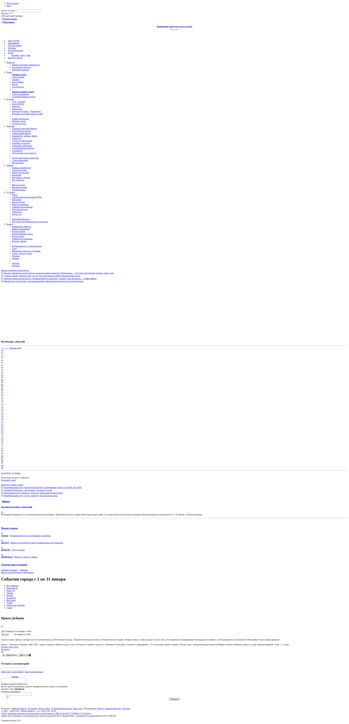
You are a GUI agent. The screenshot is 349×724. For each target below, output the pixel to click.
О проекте (32, 708)
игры (22, 55)
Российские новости (21, 67)
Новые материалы (20, 119)
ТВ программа (15, 45)
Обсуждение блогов (21, 131)
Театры (10, 593)
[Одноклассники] (26, 655)
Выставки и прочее (21, 177)
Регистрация (12, 3)
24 (2, 429)
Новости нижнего (20, 204)
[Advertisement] (17, 310)
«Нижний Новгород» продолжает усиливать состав (28, 490)
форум (101, 708)
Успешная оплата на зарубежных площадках (30, 536)
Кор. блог (78, 708)
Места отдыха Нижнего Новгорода (17, 572)
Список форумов (20, 160)
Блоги (9, 72)
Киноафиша (13, 43)
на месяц (16, 473)
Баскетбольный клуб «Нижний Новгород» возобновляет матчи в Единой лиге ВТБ (43, 487)
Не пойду (5, 649)
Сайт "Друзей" (19, 101)
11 (2, 397)
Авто (14, 248)
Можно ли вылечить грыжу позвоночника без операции (37, 543)
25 (2, 431)
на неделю (6, 473)
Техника (16, 256)
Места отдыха (18, 185)
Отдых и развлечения (22, 141)
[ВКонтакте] (21, 655)
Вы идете (14, 647)
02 (2, 375)
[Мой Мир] (29, 655)
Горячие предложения (22, 207)
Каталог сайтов (15, 58)
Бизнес (10, 224)
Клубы (10, 595)
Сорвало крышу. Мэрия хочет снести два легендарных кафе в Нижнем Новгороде (42, 276)
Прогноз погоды (19, 209)
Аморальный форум (21, 133)
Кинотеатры (12, 588)
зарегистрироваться (34, 672)
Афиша (10, 165)
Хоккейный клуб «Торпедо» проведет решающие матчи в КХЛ (33, 493)
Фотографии (18, 82)
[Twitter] (24, 655)
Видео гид (17, 214)
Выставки (11, 600)
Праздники (17, 109)
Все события (18, 180)
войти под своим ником (12, 672)
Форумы (12, 48)
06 (2, 385)
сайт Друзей (13, 40)
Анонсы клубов (19, 170)
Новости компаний (21, 229)
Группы (10, 99)
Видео (15, 84)
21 (2, 421)
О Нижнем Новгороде (61, 708)
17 (2, 412)
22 (2, 424)
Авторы (15, 79)
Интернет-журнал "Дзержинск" (26, 111)
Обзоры (15, 258)
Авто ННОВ (18, 104)
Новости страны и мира (12, 485)
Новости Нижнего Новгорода (26, 65)
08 (2, 466)
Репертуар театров (20, 173)
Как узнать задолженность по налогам (30, 222)
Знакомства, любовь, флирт (24, 136)
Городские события (16, 605)
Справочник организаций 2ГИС (27, 197)
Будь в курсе (174, 29)
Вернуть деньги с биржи (25, 557)
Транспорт (17, 212)
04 (2, 380)
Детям (9, 603)
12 (2, 399)
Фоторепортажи (15, 50)
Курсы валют (18, 236)
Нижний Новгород (21, 219)
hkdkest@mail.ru (19, 708)
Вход (9, 6)
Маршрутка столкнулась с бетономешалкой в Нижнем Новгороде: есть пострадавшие (44, 281)
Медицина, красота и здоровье (26, 251)
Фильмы (15, 55)
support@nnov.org (113, 708)
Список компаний (20, 94)
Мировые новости (20, 70)
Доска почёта (18, 77)
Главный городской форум (24, 128)
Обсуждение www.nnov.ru (24, 153)
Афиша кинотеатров (21, 168)
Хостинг (16, 263)
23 (2, 426)
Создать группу (19, 124)
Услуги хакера (18, 550)
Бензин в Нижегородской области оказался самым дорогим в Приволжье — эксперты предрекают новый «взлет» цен (59, 273)
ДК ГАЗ (5, 634)
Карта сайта (44, 708)
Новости (11, 62)
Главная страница (9, 570)
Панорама (16, 199)
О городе (11, 192)
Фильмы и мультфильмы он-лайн (27, 114)
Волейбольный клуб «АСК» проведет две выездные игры (31, 496)
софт (28, 55)
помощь (15, 677)
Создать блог (18, 87)
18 (2, 414)
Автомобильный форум (23, 148)
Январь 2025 (16, 348)
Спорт (9, 608)
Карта (10, 53)
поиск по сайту (8, 10)
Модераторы (18, 163)
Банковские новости (21, 226)
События (23, 570)
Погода (4, 13)
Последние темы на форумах (25, 158)
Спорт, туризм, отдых (22, 253)
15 (2, 407)
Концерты (16, 175)
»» (6, 348)
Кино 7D (11, 590)
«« (2, 348)
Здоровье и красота (21, 143)
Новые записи (9, 528)
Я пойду (5, 647)
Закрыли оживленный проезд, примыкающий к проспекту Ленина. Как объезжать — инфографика (50, 278)
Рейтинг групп (19, 121)
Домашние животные (22, 146)
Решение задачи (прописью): (14, 684)
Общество (16, 138)
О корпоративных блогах (24, 97)
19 (2, 417)
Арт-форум (17, 150)
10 (2, 395)
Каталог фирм (18, 231)
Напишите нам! (8, 480)
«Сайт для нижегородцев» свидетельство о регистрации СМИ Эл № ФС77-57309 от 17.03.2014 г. (46, 713)
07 (2, 387)
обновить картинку (11, 691)
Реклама (16, 266)
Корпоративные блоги (22, 234)
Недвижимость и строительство (27, 246)
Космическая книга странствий (16, 507)
